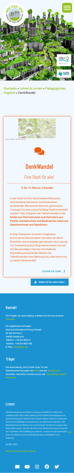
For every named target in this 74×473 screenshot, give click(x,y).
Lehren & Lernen (31, 88)
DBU (36, 370)
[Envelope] (17, 466)
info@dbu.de (20, 346)
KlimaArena (53, 370)
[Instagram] (37, 466)
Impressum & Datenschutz (21, 451)
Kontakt (10, 319)
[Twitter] (56, 466)
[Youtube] (27, 466)
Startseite (10, 88)
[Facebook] (46, 466)
